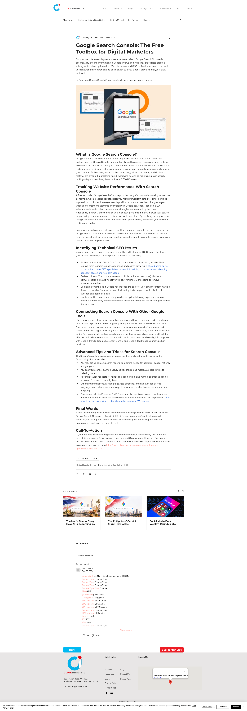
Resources (109, 674)
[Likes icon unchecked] (83, 635)
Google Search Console (87, 458)
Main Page (68, 20)
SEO (126, 465)
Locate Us (143, 657)
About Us (109, 669)
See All (181, 491)
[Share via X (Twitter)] (83, 474)
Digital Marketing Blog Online (91, 20)
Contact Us (125, 674)
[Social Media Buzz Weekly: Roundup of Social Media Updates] (165, 506)
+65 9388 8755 (83, 686)
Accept (236, 706)
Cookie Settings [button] (208, 706)
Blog (122, 669)
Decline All (223, 706)
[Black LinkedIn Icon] (111, 693)
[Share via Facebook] (77, 474)
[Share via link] (96, 474)
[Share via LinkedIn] (90, 474)
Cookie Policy (126, 679)
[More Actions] (169, 569)
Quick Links (110, 657)
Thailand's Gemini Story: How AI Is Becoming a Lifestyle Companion (80, 522)
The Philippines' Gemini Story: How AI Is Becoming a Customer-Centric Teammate (122, 522)
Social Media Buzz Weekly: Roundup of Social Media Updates (162, 522)
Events (108, 679)
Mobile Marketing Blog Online (124, 20)
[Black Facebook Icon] (106, 693)
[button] (180, 20)
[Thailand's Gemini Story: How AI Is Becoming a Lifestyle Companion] (81, 506)
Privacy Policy (111, 683)
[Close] (243, 706)
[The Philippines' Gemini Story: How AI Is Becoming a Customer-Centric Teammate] (123, 506)
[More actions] (169, 37)
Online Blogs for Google (86, 465)
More (145, 20)
